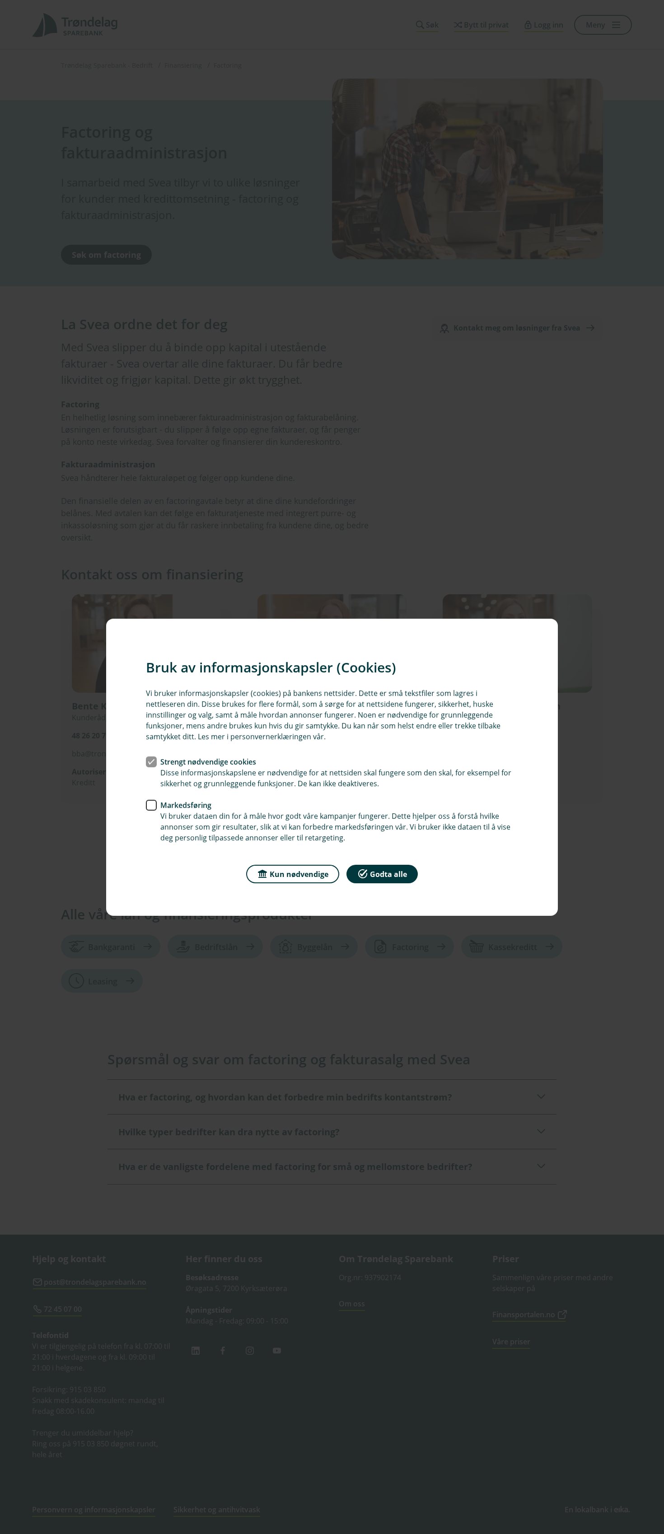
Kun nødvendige (299, 874)
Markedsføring (185, 805)
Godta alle (388, 874)
